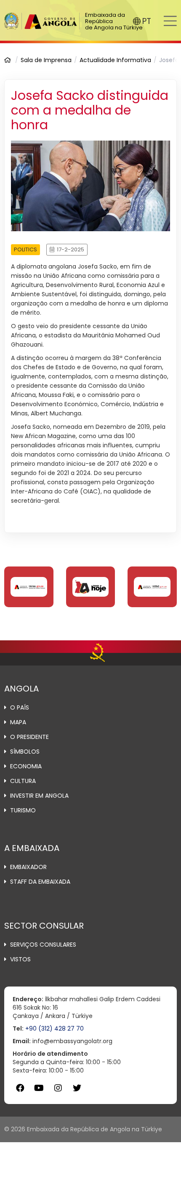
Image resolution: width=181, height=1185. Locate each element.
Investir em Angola (39, 795)
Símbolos (25, 751)
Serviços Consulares (43, 944)
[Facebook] (20, 1088)
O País (19, 707)
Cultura (23, 781)
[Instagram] (58, 1088)
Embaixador (28, 867)
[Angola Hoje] (90, 586)
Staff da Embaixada (40, 881)
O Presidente (29, 737)
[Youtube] (39, 1088)
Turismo (23, 810)
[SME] (152, 586)
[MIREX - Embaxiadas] (28, 586)
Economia (26, 766)
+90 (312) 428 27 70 (54, 1028)
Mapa (18, 722)
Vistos (20, 959)
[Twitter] (76, 1088)
